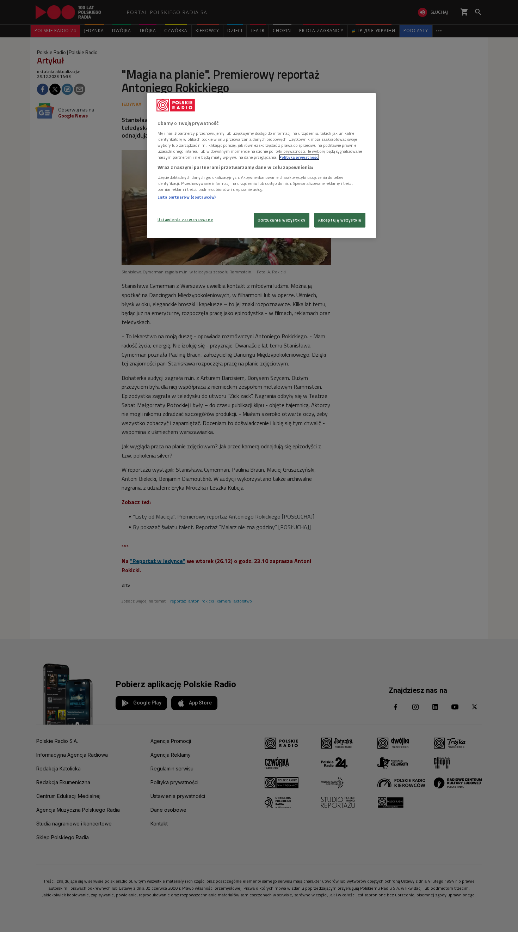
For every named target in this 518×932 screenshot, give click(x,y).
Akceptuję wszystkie (340, 220)
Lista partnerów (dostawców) (187, 197)
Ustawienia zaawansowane (185, 220)
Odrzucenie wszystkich (282, 220)
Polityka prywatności (299, 157)
